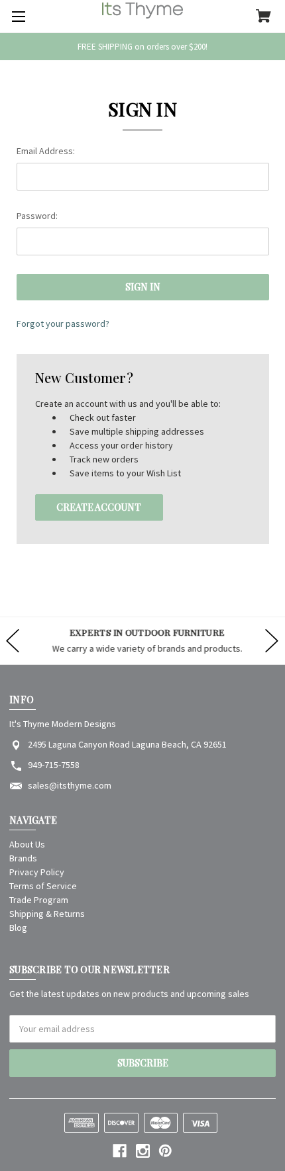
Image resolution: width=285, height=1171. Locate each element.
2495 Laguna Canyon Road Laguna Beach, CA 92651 (127, 744)
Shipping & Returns (47, 914)
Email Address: (46, 151)
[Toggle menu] (16, 16)
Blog (18, 927)
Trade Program (38, 900)
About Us (27, 844)
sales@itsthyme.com (69, 785)
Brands (23, 858)
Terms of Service (43, 886)
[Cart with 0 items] (263, 17)
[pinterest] (165, 1151)
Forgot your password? (63, 323)
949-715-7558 (54, 765)
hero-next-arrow (271, 640)
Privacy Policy (36, 872)
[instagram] (143, 1151)
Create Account (98, 507)
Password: (37, 216)
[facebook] (120, 1151)
